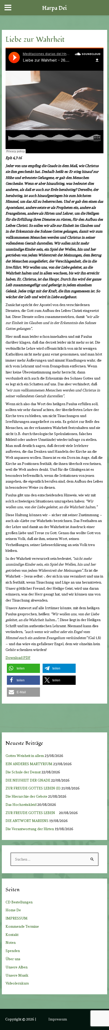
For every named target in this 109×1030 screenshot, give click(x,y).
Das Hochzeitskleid (21, 804)
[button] (23, 668)
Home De (13, 910)
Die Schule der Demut (23, 772)
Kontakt (12, 934)
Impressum (57, 1019)
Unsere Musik (17, 975)
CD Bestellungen (19, 902)
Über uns (13, 959)
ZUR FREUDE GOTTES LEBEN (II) (33, 788)
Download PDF (18, 657)
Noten (11, 942)
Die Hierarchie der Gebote (26, 796)
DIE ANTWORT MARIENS (27, 821)
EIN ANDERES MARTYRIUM (29, 764)
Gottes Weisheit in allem (25, 756)
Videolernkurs (17, 983)
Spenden (13, 951)
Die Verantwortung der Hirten (30, 829)
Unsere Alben (17, 967)
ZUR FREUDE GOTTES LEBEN (32, 813)
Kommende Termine (22, 926)
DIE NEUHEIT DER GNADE (28, 780)
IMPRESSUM (17, 918)
